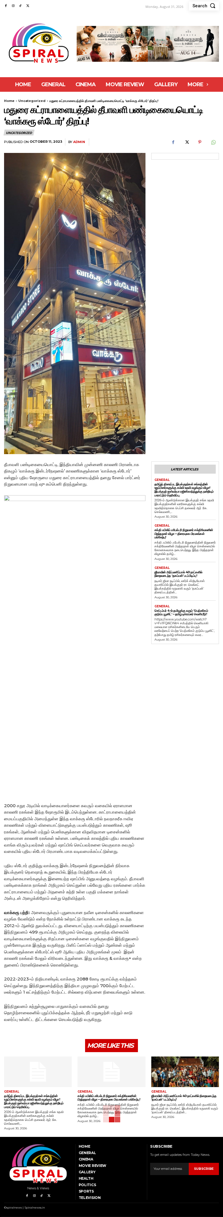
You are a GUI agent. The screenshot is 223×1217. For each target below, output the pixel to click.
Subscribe (204, 1169)
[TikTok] (20, 6)
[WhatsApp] (213, 142)
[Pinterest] (200, 142)
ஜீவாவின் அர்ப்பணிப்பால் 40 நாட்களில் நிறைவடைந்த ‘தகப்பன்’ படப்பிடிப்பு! (178, 574)
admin (79, 142)
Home (9, 101)
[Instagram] (13, 6)
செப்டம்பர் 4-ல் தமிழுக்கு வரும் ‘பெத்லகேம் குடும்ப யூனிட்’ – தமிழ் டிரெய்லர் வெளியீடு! (181, 612)
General (162, 480)
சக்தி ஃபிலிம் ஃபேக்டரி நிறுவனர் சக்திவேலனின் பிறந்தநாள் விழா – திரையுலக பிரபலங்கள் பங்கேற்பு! (183, 533)
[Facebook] (5, 6)
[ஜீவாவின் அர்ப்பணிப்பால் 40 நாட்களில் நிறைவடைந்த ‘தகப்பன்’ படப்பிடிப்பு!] (185, 1072)
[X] (28, 6)
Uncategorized (32, 101)
